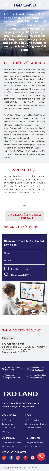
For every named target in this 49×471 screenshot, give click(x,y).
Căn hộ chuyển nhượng (35, 424)
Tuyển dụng (7, 424)
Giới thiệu (6, 420)
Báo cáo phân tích (33, 446)
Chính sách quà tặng (11, 442)
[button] (24, 205)
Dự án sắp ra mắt (32, 427)
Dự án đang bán (32, 420)
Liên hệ (5, 431)
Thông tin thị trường (33, 442)
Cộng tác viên (8, 427)
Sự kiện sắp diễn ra (10, 446)
